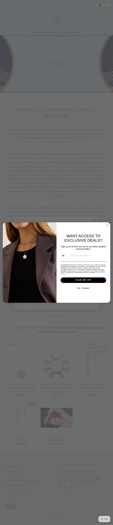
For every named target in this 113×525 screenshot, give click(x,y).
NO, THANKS (83, 288)
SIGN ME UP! (83, 280)
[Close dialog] (107, 225)
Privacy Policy (100, 272)
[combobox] (65, 255)
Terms (64, 274)
